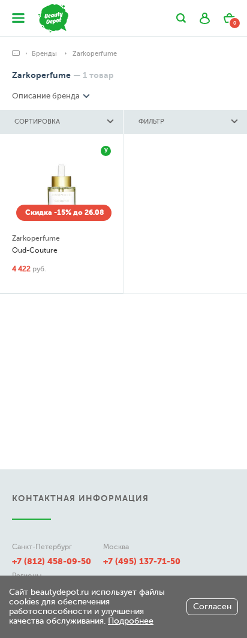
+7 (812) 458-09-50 (51, 561)
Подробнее (130, 620)
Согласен (212, 606)
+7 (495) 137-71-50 (141, 561)
